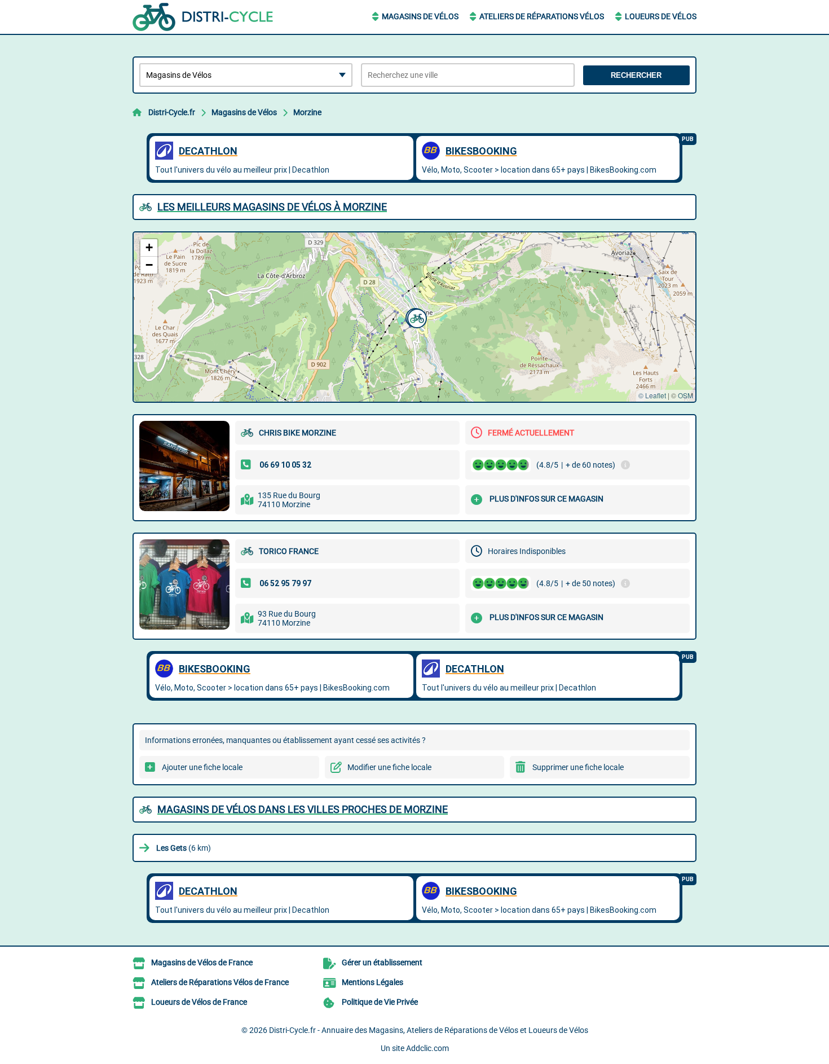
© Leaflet (652, 395)
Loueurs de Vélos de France (199, 1001)
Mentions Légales (372, 982)
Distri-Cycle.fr (171, 112)
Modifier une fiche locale (389, 767)
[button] (415, 317)
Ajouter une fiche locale (202, 767)
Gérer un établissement (382, 962)
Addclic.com (427, 1048)
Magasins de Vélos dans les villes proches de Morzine (302, 809)
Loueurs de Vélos (660, 16)
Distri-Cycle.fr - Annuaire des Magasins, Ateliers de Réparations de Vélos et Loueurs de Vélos (428, 1030)
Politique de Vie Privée (380, 1001)
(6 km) (183, 847)
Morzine (307, 112)
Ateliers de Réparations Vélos (541, 16)
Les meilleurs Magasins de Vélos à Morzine (272, 207)
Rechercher (636, 75)
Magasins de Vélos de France (202, 962)
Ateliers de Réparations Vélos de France (220, 982)
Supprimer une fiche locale (578, 767)
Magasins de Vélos (420, 16)
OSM (685, 395)
